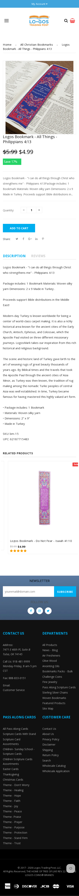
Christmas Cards (13, 779)
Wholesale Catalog (54, 766)
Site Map (47, 708)
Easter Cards (11, 769)
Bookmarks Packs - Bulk (57, 671)
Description (14, 256)
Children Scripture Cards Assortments (17, 761)
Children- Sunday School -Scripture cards (19, 751)
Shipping (47, 750)
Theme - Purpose (14, 827)
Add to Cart (19, 228)
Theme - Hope (12, 795)
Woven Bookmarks (54, 698)
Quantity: (8, 210)
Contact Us (49, 729)
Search (46, 760)
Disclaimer (48, 744)
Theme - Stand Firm (15, 838)
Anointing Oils (50, 666)
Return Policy (50, 755)
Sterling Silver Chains (55, 692)
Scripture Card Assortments (11, 741)
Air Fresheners (51, 655)
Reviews (38, 256)
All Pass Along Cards (15, 729)
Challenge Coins (52, 677)
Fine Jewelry (49, 682)
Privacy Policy (50, 739)
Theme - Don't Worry (16, 785)
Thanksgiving (11, 774)
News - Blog (50, 650)
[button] (13, 551)
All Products (49, 645)
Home (7, 44)
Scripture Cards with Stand (19, 734)
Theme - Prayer (12, 822)
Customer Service (14, 690)
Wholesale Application (56, 771)
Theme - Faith (11, 801)
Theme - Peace (12, 811)
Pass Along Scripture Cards (59, 687)
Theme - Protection (15, 832)
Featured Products (53, 703)
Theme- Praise (12, 817)
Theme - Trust (12, 843)
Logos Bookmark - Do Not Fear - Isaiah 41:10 (36, 541)
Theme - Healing (13, 790)
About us (48, 734)
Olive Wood (49, 661)
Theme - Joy (10, 806)
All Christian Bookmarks (36, 44)
